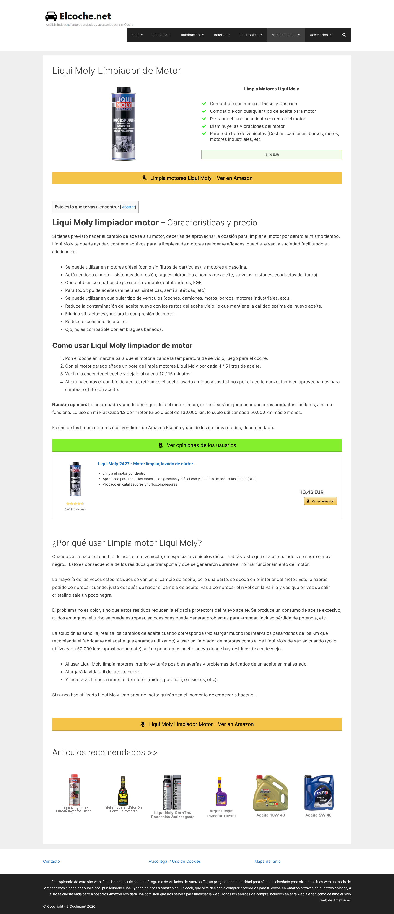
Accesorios (319, 35)
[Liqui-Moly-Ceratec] (172, 796)
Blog (135, 35)
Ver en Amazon (323, 501)
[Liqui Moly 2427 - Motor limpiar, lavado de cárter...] (75, 479)
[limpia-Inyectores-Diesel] (221, 796)
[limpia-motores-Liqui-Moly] (122, 124)
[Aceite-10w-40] (270, 796)
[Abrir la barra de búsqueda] (344, 35)
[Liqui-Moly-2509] (74, 793)
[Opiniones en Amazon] (75, 503)
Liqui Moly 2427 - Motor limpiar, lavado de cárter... (147, 463)
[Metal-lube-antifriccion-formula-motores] (123, 793)
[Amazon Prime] (330, 492)
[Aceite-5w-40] (319, 796)
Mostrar (128, 207)
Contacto (51, 861)
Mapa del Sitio (267, 861)
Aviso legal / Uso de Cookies (175, 861)
